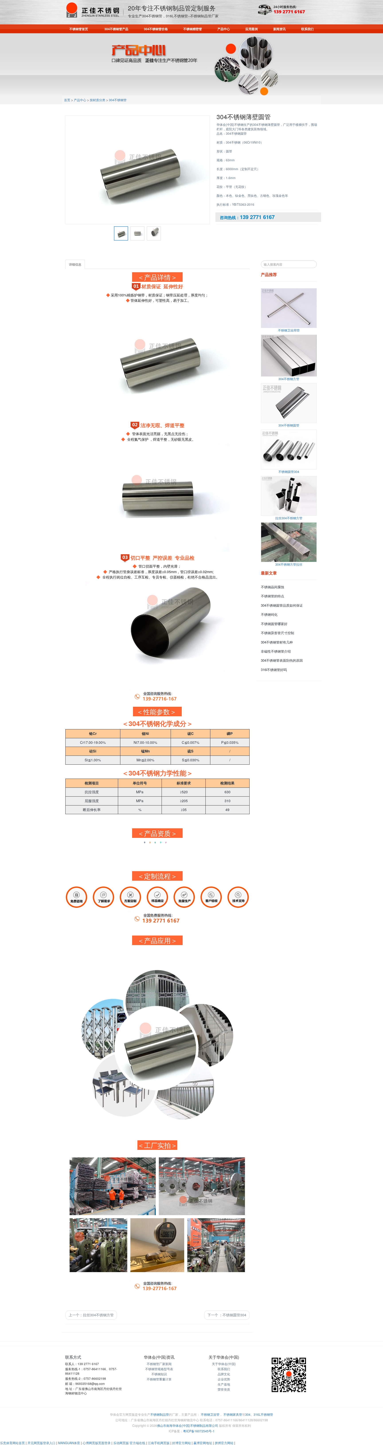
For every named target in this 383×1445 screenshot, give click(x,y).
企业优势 (224, 1379)
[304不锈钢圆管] (289, 403)
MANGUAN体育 (69, 1443)
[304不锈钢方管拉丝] (289, 542)
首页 (67, 100)
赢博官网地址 (202, 1443)
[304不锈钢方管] (289, 356)
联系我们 (307, 29)
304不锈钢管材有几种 (277, 642)
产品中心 (223, 29)
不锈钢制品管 (159, 1414)
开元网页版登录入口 (41, 1443)
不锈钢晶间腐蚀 (272, 586)
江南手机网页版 (159, 1443)
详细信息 (75, 264)
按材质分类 (97, 100)
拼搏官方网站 (224, 1443)
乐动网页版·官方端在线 (129, 1443)
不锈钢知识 (159, 1374)
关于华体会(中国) (224, 1364)
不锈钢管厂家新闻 (159, 1364)
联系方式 (73, 1357)
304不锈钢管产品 (116, 29)
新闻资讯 (279, 29)
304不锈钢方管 (288, 379)
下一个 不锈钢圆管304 (226, 1314)
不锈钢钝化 (269, 614)
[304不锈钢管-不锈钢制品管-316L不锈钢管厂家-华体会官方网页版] (94, 10)
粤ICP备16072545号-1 (199, 1431)
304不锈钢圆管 (288, 425)
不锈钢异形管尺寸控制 (277, 632)
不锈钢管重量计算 (159, 1379)
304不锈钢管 (118, 100)
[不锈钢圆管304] (289, 449)
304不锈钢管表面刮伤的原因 (282, 660)
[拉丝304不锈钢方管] (289, 496)
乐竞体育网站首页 (12, 1443)
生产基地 (224, 1384)
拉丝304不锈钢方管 (288, 518)
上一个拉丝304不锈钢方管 (91, 1314)
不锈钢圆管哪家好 (274, 623)
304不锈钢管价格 (156, 29)
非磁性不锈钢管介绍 (276, 651)
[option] (137, 168)
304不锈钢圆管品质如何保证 (282, 605)
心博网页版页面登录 (97, 1443)
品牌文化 (224, 1374)
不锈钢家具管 (232, 1414)
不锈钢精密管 (192, 29)
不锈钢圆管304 (288, 471)
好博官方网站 (181, 1443)
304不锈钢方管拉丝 (288, 564)
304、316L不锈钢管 (259, 1414)
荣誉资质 (224, 1389)
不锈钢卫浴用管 (289, 330)
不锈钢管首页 (78, 29)
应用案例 (251, 29)
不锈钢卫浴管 (210, 1414)
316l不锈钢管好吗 (274, 669)
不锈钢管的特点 (272, 596)
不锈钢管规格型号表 (159, 1369)
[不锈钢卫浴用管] (289, 308)
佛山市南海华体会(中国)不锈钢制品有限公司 (187, 1425)
